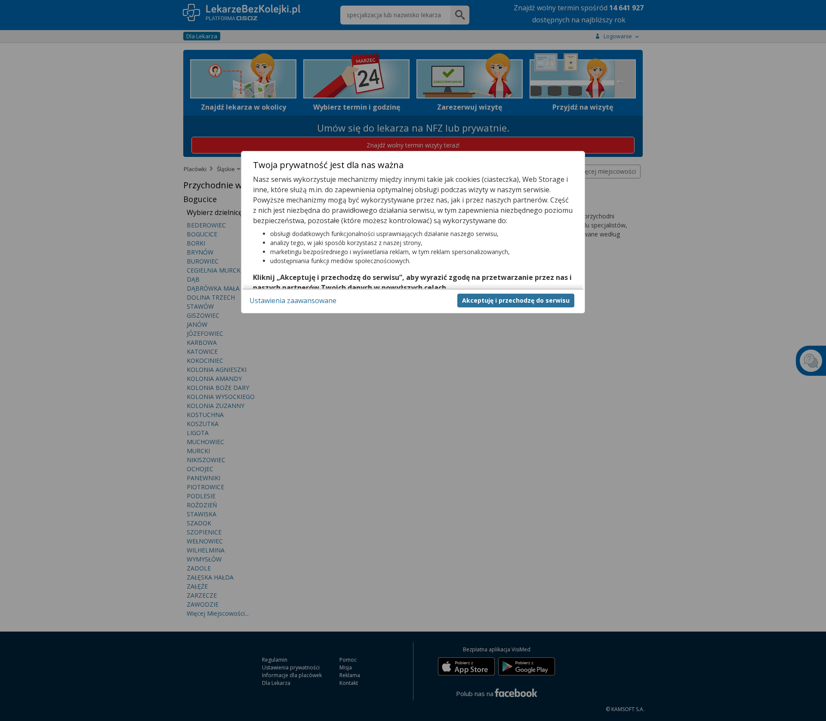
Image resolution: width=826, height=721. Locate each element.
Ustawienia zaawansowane (293, 300)
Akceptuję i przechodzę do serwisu (516, 300)
